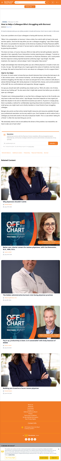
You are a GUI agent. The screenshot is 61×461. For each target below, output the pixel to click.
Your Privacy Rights (30, 419)
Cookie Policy (11, 454)
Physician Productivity (37, 152)
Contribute (30, 408)
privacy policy (31, 146)
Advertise (30, 406)
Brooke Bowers (8, 204)
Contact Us (30, 410)
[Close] (58, 449)
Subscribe (52, 143)
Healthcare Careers (17, 152)
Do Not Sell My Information (30, 417)
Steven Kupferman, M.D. (11, 297)
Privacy (30, 413)
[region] (30, 454)
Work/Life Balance (6, 152)
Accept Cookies (44, 457)
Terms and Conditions (30, 415)
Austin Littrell (8, 252)
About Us (30, 404)
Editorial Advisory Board (30, 412)
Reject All (54, 457)
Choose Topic (29, 6)
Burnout (46, 152)
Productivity (27, 152)
